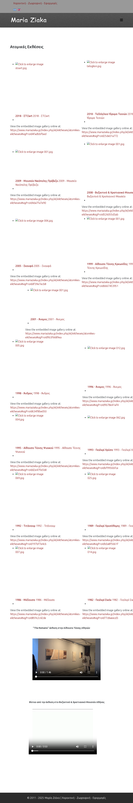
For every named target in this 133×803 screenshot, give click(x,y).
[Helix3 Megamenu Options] (121, 20)
